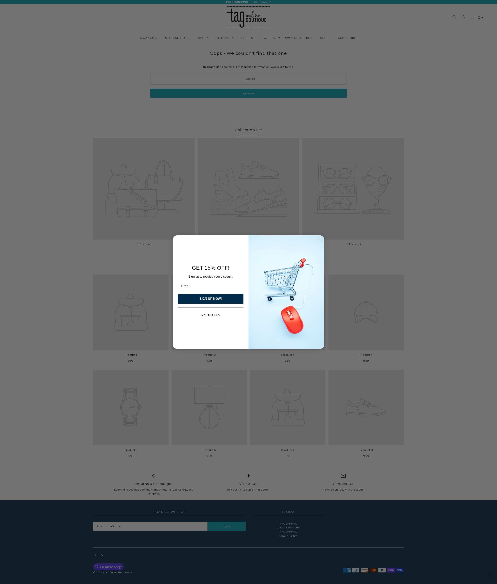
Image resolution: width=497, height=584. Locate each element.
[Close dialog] (320, 239)
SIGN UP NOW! (211, 298)
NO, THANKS (211, 315)
